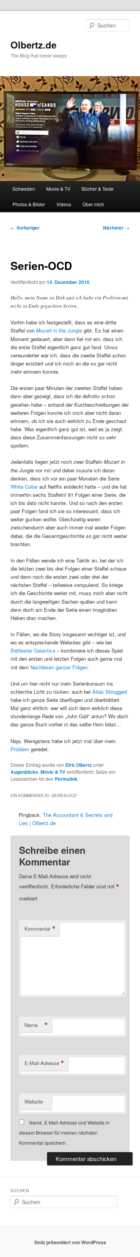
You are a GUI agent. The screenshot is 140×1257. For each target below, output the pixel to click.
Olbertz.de (33, 44)
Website (33, 1101)
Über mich (93, 204)
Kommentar (40, 929)
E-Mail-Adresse (44, 1063)
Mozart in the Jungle (59, 330)
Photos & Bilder (28, 204)
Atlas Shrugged (109, 691)
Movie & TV (58, 188)
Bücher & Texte (98, 188)
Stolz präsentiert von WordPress (70, 1242)
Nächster (116, 227)
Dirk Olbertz (78, 764)
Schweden (23, 188)
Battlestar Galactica (32, 650)
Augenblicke (24, 771)
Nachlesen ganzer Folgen (59, 667)
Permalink (66, 778)
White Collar (24, 486)
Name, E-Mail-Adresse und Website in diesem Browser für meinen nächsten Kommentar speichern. (64, 1132)
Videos (63, 204)
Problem (19, 749)
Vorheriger (25, 227)
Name (36, 1025)
